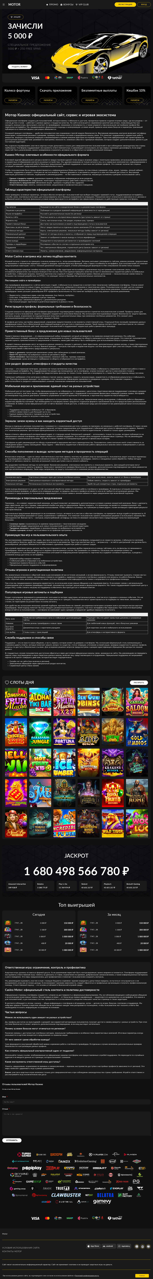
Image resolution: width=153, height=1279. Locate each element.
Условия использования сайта (21, 1248)
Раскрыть (139, 683)
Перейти (13, 100)
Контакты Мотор (12, 1252)
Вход (144, 4)
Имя (4, 1097)
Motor (14, 4)
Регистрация (125, 4)
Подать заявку (20, 67)
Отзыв (5, 1109)
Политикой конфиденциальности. (87, 1276)
